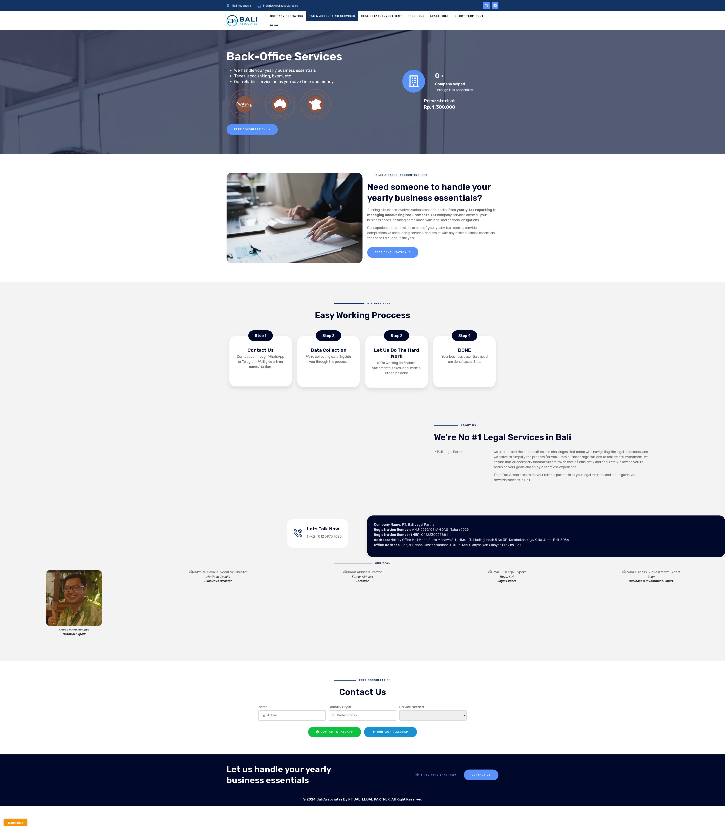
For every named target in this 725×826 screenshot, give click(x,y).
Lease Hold (439, 16)
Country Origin (340, 707)
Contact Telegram (392, 731)
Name (263, 707)
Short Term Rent (469, 16)
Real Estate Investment (381, 16)
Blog (274, 25)
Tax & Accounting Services (332, 16)
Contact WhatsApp (336, 731)
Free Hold (416, 16)
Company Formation (286, 16)
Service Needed (411, 707)
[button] (4, 603)
